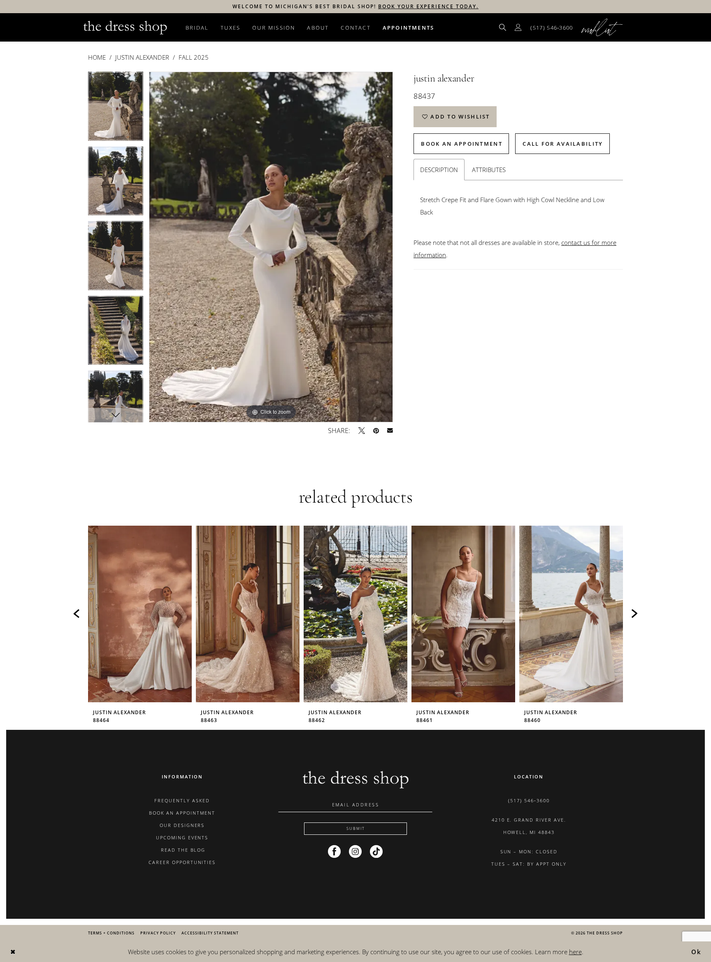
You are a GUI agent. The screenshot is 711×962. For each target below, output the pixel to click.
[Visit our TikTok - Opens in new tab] (376, 851)
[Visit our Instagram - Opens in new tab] (355, 851)
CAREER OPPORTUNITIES (182, 862)
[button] (518, 27)
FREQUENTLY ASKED (182, 800)
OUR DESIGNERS (182, 825)
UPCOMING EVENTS (182, 837)
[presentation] (140, 614)
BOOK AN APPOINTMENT (182, 813)
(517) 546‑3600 (529, 800)
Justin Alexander (142, 57)
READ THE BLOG (182, 850)
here (575, 952)
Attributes (489, 169)
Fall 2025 (194, 57)
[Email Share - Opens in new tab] (390, 430)
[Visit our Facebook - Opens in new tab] (334, 851)
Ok (696, 952)
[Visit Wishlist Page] (602, 27)
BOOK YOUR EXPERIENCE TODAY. (428, 6)
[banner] (125, 27)
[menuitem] (503, 27)
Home (97, 57)
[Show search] (503, 27)
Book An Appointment (461, 143)
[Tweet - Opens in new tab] (361, 430)
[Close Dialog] (13, 952)
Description (439, 169)
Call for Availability (563, 143)
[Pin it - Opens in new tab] (376, 430)
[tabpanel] (115, 109)
